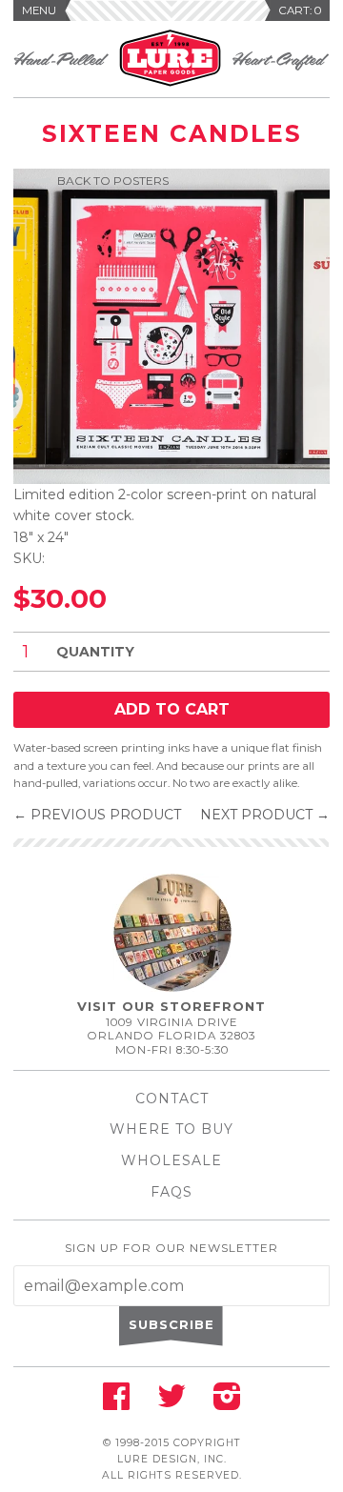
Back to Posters (113, 180)
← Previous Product (97, 814)
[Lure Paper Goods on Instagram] (227, 1402)
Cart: (300, 10)
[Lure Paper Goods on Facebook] (116, 1402)
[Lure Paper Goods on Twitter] (171, 1402)
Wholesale (171, 1160)
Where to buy (171, 1129)
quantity (95, 651)
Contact (172, 1098)
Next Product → (265, 814)
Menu (39, 10)
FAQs (171, 1191)
